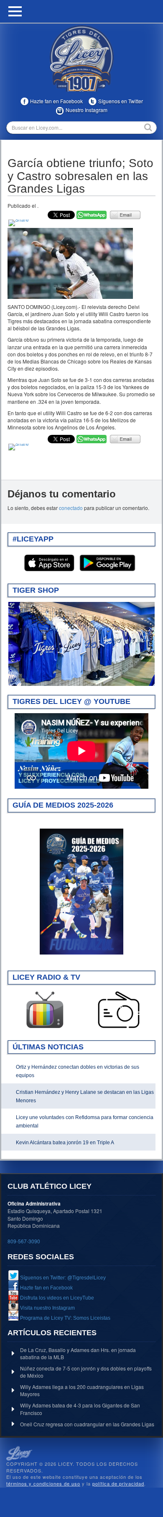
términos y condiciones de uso (43, 1483)
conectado (71, 507)
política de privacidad (118, 1483)
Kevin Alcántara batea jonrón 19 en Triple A (65, 1143)
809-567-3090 (24, 1241)
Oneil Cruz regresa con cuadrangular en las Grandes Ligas (87, 1424)
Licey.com (81, 58)
